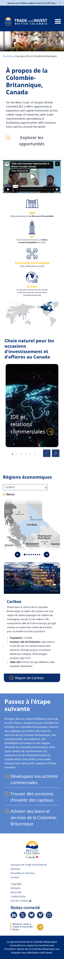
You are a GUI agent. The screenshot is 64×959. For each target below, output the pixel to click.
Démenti (15, 888)
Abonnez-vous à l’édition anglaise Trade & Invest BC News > (32, 3)
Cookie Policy (18, 896)
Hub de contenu (20, 900)
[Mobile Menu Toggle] (58, 21)
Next (55, 453)
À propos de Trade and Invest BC (29, 864)
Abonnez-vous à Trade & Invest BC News (23, 927)
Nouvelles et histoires (23, 873)
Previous (46, 453)
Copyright (16, 884)
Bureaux (15, 869)
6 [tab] (34, 453)
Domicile (8, 56)
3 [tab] (21, 453)
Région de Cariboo (29, 678)
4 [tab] (26, 453)
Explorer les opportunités (31, 141)
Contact (15, 877)
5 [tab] (30, 453)
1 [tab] (12, 453)
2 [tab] (17, 453)
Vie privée (16, 892)
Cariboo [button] (10, 487)
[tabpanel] (32, 405)
